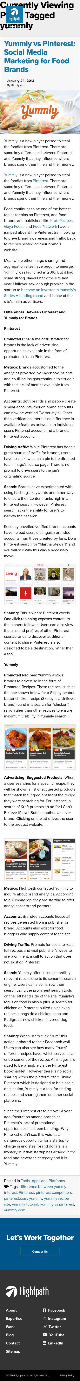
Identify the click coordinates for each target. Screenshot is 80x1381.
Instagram (56, 1318)
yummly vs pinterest (57, 1204)
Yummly (10, 175)
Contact (13, 1343)
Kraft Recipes (61, 220)
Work (10, 1327)
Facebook (56, 1310)
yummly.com (14, 1210)
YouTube (56, 1335)
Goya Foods (14, 226)
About (11, 1310)
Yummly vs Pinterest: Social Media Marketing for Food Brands (39, 56)
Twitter (54, 1327)
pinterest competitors (54, 1192)
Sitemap (13, 1351)
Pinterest (40, 181)
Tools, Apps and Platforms (43, 1181)
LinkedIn (55, 1343)
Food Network (45, 226)
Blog (10, 1335)
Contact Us (40, 1252)
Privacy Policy (67, 1375)
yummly (35, 1198)
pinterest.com (15, 1198)
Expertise (14, 1318)
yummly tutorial (25, 1204)
